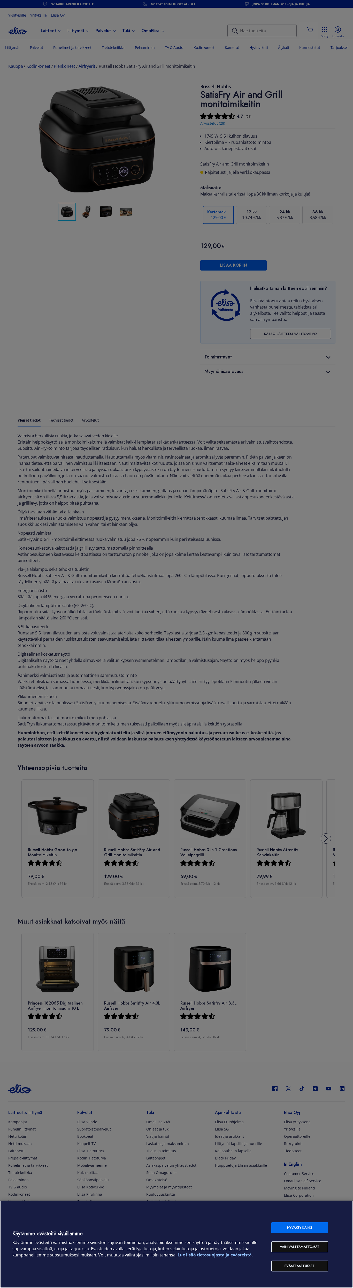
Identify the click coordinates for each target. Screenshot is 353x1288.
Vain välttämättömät (299, 1246)
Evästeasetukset (299, 1265)
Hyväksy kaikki (299, 1227)
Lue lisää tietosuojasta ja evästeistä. (215, 1255)
